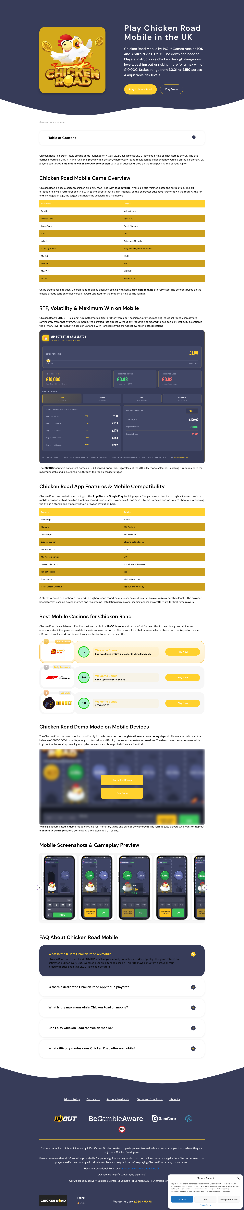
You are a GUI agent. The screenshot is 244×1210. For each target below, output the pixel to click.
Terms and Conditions (150, 1099)
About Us (174, 1099)
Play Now (183, 651)
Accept (182, 1199)
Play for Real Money (122, 780)
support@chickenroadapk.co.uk (140, 1168)
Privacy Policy (205, 1205)
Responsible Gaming (118, 1099)
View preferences (229, 1199)
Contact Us (93, 1099)
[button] (238, 1178)
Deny (205, 1199)
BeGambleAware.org (181, 457)
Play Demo (171, 89)
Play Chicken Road (140, 89)
